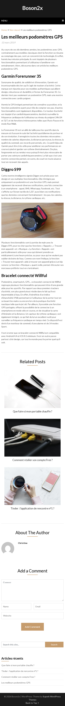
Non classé (15, 30)
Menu (4, 20)
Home (4, 30)
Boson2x (32, 8)
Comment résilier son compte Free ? (18, 677)
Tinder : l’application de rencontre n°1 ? (19, 671)
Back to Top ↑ (32, 703)
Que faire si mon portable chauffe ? (17, 665)
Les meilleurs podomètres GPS (15, 682)
